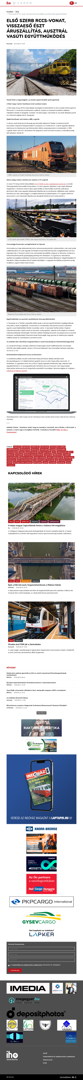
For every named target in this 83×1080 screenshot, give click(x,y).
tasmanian (61, 462)
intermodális (61, 449)
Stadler (21, 452)
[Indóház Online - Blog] (21, 3)
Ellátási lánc (25, 521)
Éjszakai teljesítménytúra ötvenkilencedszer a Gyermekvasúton (31, 683)
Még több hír (41, 713)
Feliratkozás (15, 970)
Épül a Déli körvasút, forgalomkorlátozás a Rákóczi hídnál (34, 585)
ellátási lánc (35, 447)
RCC (71, 452)
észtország (48, 455)
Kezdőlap (10, 11)
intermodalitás (12, 452)
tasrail (68, 462)
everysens (10, 465)
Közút (17, 521)
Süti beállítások (65, 1077)
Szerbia (52, 449)
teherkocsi (35, 449)
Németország (25, 449)
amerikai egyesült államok (33, 455)
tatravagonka (69, 457)
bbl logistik (37, 462)
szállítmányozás (12, 449)
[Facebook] (73, 1077)
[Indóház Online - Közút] (18, 3)
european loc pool (65, 460)
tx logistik (66, 455)
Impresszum (47, 1060)
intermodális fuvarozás (45, 460)
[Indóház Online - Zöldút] (24, 3)
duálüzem (10, 455)
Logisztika (44, 521)
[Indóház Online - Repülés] (14, 3)
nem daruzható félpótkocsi (27, 460)
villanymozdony (62, 452)
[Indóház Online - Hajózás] (27, 3)
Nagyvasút (35, 521)
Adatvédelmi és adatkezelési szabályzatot (27, 965)
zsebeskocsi (11, 460)
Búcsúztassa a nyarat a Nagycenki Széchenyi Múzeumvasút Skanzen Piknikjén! (37, 705)
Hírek (17, 11)
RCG (54, 452)
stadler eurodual (39, 457)
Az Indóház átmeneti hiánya (17, 698)
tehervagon (44, 449)
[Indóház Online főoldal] (31, 3)
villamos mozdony (26, 457)
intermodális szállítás (57, 447)
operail (45, 462)
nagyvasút (17, 447)
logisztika (26, 447)
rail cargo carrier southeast (23, 462)
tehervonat (45, 447)
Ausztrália (19, 455)
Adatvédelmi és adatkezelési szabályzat (59, 1056)
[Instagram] (75, 1077)
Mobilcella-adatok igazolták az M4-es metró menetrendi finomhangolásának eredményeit (36, 674)
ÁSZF (45, 1053)
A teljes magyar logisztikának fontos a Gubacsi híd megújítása (36, 525)
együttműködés (31, 452)
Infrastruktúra (26, 581)
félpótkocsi (57, 455)
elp (56, 460)
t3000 (9, 462)
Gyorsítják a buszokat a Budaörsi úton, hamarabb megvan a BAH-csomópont (36, 690)
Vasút (11, 521)
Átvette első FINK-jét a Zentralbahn (24, 644)
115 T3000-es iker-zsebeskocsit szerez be (50, 184)
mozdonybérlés (12, 457)
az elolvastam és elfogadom (35, 965)
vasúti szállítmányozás (55, 457)
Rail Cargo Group (45, 452)
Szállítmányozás (54, 521)
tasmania (53, 462)
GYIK (45, 1063)
